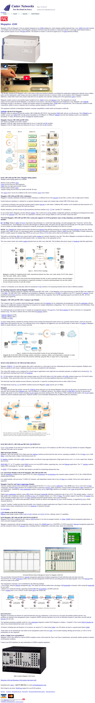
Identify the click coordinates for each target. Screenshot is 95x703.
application (84, 303)
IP (65, 103)
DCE (61, 310)
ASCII (33, 519)
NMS (2, 323)
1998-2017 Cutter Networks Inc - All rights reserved (12, 701)
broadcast (76, 241)
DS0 (23, 31)
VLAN (31, 393)
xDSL (67, 376)
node (50, 630)
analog (16, 487)
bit (34, 389)
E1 (48, 209)
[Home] (2, 12)
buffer (53, 627)
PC (8, 311)
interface (48, 303)
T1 (51, 209)
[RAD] (5, 12)
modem (88, 496)
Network (76, 524)
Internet (53, 100)
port (51, 310)
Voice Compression (23, 484)
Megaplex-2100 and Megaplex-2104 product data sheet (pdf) (18, 680)
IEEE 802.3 (71, 391)
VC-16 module (5, 509)
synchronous (41, 474)
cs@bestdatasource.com (39, 685)
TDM (41, 28)
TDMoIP (85, 101)
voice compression (25, 489)
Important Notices (50, 691)
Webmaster (6, 699)
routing (33, 213)
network (55, 198)
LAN (87, 28)
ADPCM (59, 486)
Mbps (2, 456)
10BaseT (9, 315)
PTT (13, 295)
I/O (38, 93)
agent (47, 524)
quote (12, 685)
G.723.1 (33, 496)
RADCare (19, 688)
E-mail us (8, 691)
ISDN (81, 28)
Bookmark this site (16, 691)
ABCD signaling (86, 622)
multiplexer (9, 474)
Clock (2, 184)
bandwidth (44, 494)
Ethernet (57, 115)
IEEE (4, 469)
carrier (73, 96)
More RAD (25, 691)
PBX (6, 293)
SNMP (68, 519)
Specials (3, 691)
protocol (85, 293)
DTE (11, 318)
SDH (17, 223)
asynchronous (52, 474)
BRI (6, 464)
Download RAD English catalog (36, 691)
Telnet (63, 519)
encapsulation (42, 589)
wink (72, 489)
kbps (84, 454)
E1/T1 (23, 223)
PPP (34, 589)
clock (17, 182)
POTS (48, 487)
